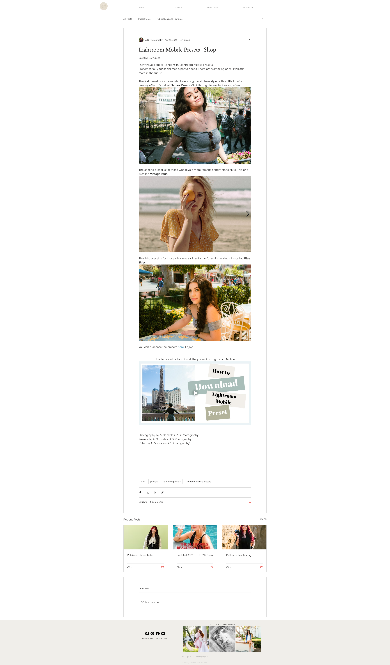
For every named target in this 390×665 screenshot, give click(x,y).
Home (144, 638)
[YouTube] (163, 633)
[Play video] (195, 393)
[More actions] (249, 40)
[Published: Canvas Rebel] (146, 537)
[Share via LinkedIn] (155, 492)
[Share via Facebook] (140, 492)
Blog (165, 638)
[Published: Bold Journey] (244, 537)
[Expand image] (195, 125)
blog (143, 481)
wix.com (204, 662)
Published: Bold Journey (239, 555)
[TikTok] (158, 633)
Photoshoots (144, 19)
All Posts (127, 19)
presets (154, 481)
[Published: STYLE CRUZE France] (195, 537)
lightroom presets (172, 481)
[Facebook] (147, 633)
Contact (151, 638)
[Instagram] (152, 633)
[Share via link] (162, 492)
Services (159, 638)
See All (263, 519)
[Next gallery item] (248, 126)
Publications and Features (170, 19)
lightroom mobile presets (198, 481)
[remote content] (195, 465)
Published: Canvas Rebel (140, 555)
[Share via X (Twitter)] (147, 492)
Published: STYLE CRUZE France (195, 555)
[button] (262, 19)
